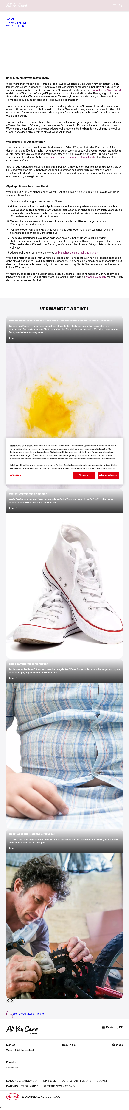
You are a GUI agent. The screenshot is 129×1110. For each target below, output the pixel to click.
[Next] (12, 1001)
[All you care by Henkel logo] (16, 6)
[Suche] (121, 6)
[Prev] (8, 1001)
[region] (64, 461)
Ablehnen (84, 475)
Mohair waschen (96, 277)
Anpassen (15, 475)
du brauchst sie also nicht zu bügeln (76, 252)
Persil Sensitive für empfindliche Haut (71, 157)
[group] (64, 659)
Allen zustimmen (108, 475)
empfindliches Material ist (105, 90)
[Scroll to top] (2, 1108)
